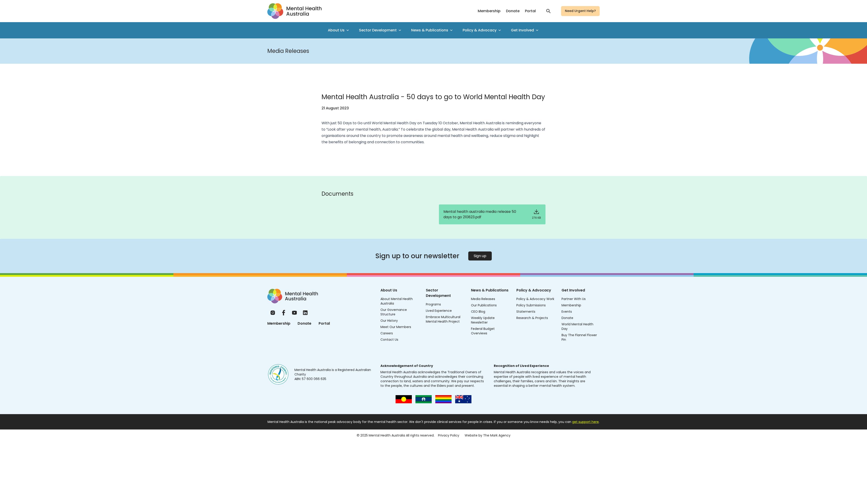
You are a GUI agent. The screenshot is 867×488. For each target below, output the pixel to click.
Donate (513, 11)
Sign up (480, 255)
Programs (433, 304)
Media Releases (483, 299)
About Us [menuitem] (336, 30)
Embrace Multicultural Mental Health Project (443, 319)
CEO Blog (478, 311)
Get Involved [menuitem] (522, 30)
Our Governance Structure (393, 312)
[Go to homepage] (294, 11)
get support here (585, 422)
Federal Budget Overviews (483, 331)
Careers (386, 333)
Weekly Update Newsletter (483, 320)
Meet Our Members (395, 327)
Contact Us (389, 339)
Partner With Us (574, 299)
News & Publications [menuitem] (429, 30)
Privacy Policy (448, 435)
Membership (489, 11)
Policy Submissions (531, 305)
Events (567, 311)
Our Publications (484, 305)
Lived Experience (439, 310)
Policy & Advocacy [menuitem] (479, 30)
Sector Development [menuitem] (378, 30)
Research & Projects (532, 318)
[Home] (292, 296)
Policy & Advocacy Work (535, 299)
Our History (389, 320)
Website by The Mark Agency (487, 435)
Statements (525, 311)
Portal (530, 11)
